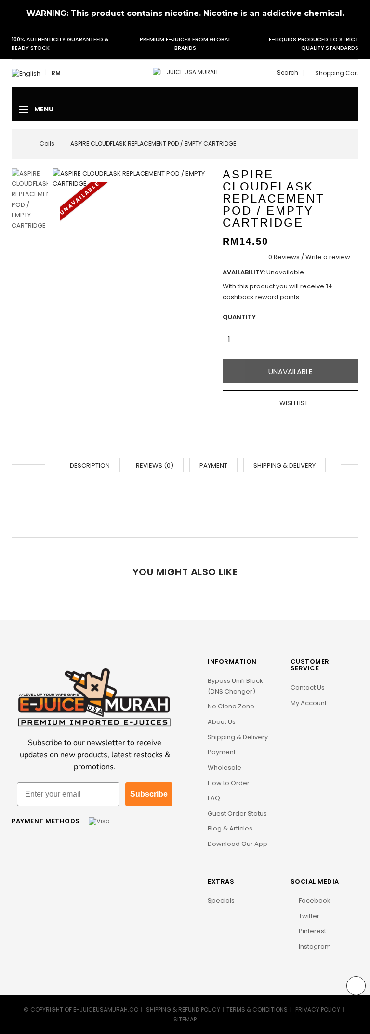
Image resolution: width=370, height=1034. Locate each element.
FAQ (214, 798)
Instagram (314, 946)
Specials (221, 900)
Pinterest (311, 931)
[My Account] (74, 73)
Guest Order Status (237, 813)
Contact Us (308, 687)
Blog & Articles (230, 828)
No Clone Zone (231, 706)
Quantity (239, 317)
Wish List (293, 403)
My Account (309, 702)
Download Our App (237, 843)
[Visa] (99, 821)
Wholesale (224, 767)
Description (90, 465)
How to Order (229, 783)
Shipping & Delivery (284, 465)
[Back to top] (356, 985)
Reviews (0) (154, 465)
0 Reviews (284, 256)
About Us (222, 721)
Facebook (313, 900)
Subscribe (149, 794)
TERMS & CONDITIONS (257, 1010)
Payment (213, 465)
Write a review (327, 256)
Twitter (308, 916)
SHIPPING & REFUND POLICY (183, 1010)
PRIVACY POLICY (317, 1010)
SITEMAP (185, 1019)
